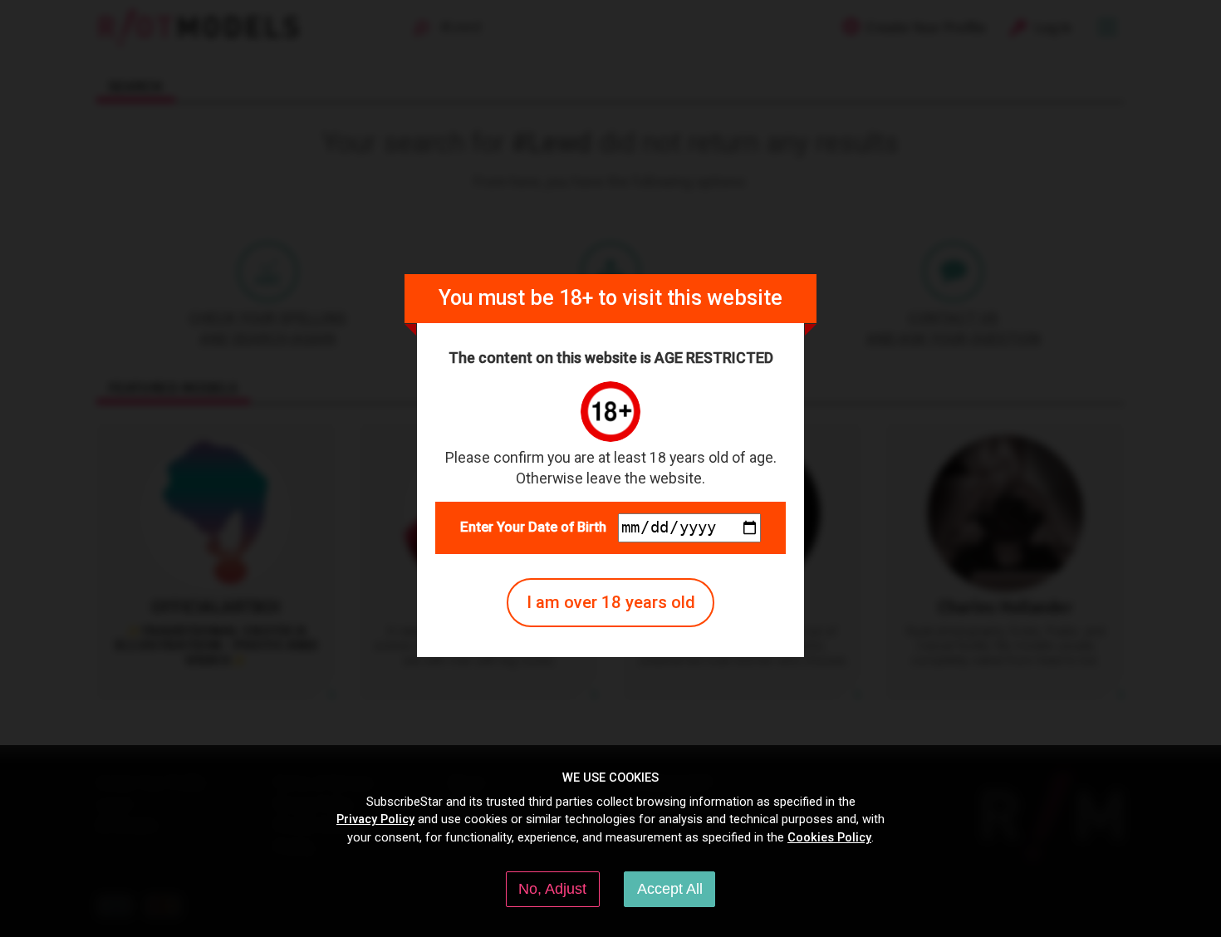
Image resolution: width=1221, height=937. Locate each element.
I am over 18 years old (611, 602)
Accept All (670, 889)
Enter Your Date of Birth (533, 527)
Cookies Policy (829, 837)
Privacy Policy (375, 819)
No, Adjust (552, 889)
